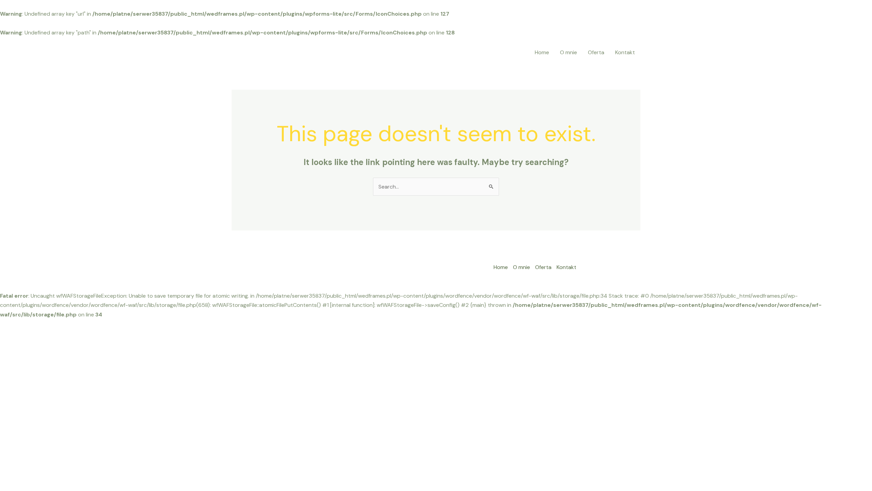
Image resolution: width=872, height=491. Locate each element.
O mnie (568, 52)
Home (542, 52)
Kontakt (625, 52)
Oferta (596, 52)
